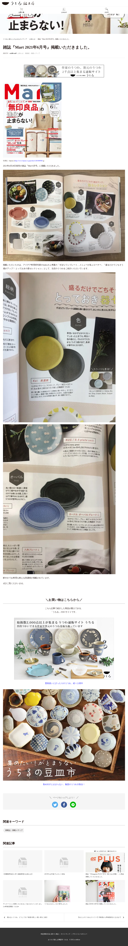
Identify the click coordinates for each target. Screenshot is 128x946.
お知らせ (21, 53)
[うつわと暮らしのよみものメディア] (18, 3)
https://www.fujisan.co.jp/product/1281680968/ (29, 161)
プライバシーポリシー (79, 934)
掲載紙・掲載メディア (32, 53)
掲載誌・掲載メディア (14, 830)
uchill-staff (13, 53)
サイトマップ (65, 934)
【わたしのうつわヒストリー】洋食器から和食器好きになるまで (99, 917)
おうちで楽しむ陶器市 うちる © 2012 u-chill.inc (64, 940)
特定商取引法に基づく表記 (50, 934)
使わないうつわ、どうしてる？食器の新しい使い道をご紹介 (27, 917)
